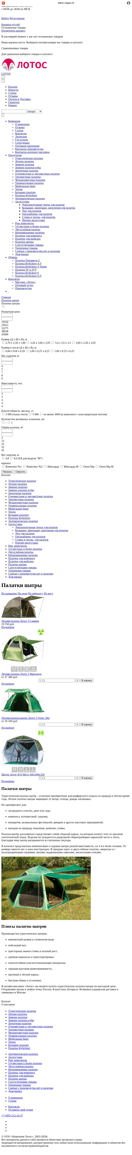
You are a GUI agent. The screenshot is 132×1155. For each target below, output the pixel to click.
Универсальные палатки (29, 183)
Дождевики (22, 254)
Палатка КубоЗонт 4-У (28, 263)
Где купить (21, 139)
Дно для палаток (31, 210)
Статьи (12, 92)
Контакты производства (29, 149)
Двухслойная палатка (27, 229)
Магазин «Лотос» (25, 282)
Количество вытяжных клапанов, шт (23, 419)
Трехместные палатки (28, 176)
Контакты (14, 1106)
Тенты (19, 189)
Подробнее (7, 627)
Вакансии (21, 133)
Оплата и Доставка (19, 99)
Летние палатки (24, 161)
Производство (23, 288)
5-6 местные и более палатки (32, 226)
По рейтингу (35, 593)
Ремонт (12, 105)
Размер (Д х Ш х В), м (14, 339)
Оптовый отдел (24, 285)
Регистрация (17, 18)
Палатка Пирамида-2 (27, 260)
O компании (22, 124)
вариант (6, 463)
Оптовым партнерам (27, 145)
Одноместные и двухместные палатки (37, 173)
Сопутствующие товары (29, 244)
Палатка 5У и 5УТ (26, 269)
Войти (5, 18)
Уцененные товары (26, 248)
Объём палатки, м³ (12, 427)
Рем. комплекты (24, 223)
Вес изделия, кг (10, 355)
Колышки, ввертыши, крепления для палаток (48, 207)
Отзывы (13, 96)
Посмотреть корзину (13, 30)
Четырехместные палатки (30, 179)
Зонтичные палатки (26, 170)
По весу (48, 593)
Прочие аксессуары (33, 220)
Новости (13, 89)
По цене (22, 593)
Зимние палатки (24, 164)
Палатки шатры (24, 241)
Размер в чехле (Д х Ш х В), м (18, 347)
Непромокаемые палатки (30, 232)
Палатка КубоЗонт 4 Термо (31, 266)
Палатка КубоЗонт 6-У (28, 275)
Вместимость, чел (11, 383)
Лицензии (21, 136)
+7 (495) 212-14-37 (12, 1115)
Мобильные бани (25, 186)
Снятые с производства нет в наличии (37, 251)
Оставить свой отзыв (20, 1109)
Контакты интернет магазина (32, 152)
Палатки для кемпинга (28, 235)
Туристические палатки (29, 158)
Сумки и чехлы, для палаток (38, 217)
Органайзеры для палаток (37, 214)
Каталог (13, 86)
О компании (15, 1097)
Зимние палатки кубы (28, 167)
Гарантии (13, 102)
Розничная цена (10, 311)
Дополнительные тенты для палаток (43, 204)
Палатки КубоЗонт (26, 195)
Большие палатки (25, 192)
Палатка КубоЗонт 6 (27, 272)
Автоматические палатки (30, 198)
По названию (9, 593)
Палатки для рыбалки (28, 238)
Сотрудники (22, 142)
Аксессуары (22, 201)
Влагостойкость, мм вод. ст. (17, 410)
